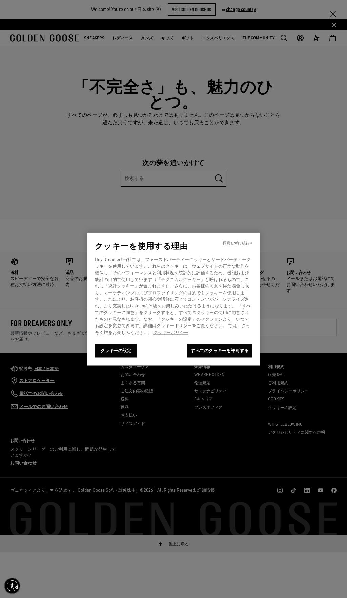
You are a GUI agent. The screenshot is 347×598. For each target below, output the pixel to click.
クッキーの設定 (116, 350)
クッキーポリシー (170, 332)
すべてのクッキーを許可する (220, 350)
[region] (173, 299)
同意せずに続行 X (237, 243)
